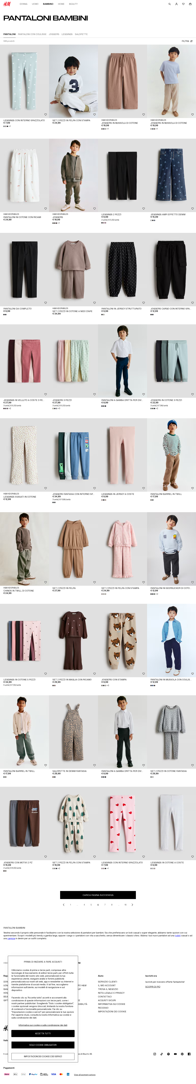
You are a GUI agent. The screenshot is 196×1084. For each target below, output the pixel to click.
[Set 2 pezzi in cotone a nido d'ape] (73, 269)
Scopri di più (152, 986)
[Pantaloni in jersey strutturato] (122, 269)
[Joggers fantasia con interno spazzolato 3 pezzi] (73, 455)
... (77, 904)
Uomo (35, 4)
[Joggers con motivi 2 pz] (24, 823)
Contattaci (105, 996)
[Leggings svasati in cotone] (24, 455)
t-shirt (178, 935)
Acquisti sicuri (107, 1000)
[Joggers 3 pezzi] (73, 361)
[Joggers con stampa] (122, 640)
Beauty (73, 4)
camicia (11, 938)
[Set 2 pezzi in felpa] (73, 549)
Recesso (103, 1008)
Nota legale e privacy (111, 993)
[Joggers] (73, 175)
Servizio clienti (107, 981)
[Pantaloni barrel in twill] (24, 732)
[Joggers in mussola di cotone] (122, 81)
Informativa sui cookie (111, 1004)
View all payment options (84, 1075)
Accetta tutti (43, 1033)
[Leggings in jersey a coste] (122, 455)
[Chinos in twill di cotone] (24, 549)
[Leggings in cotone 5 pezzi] (24, 640)
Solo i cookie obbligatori (43, 1045)
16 (126, 904)
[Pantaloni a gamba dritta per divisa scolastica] (122, 361)
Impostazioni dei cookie (112, 1011)
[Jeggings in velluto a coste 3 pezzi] (24, 361)
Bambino (48, 4)
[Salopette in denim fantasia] (73, 732)
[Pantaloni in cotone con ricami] (24, 175)
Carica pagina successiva (98, 895)
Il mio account (107, 985)
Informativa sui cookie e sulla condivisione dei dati (43, 1025)
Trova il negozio (108, 989)
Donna (23, 4)
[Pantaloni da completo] (24, 269)
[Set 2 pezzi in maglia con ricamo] (73, 640)
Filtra (185, 41)
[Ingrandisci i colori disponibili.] (104, 223)
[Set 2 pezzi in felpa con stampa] (73, 81)
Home (61, 4)
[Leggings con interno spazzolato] (24, 81)
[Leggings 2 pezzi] (122, 175)
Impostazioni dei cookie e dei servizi (43, 1056)
